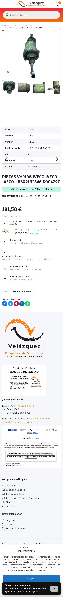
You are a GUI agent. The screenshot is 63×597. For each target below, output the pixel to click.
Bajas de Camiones (15, 490)
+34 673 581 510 (41, 418)
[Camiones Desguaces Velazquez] (31, 4)
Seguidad (10, 520)
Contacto (10, 506)
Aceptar (31, 578)
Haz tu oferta (44, 189)
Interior (9, 524)
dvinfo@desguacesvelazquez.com (20, 422)
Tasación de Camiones (17, 494)
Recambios (11, 485)
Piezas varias (24, 25)
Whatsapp (34, 233)
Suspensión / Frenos (16, 528)
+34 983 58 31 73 (25, 405)
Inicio (4, 25)
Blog (8, 502)
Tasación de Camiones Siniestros (22, 498)
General (13, 25)
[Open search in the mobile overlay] (31, 14)
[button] (8, 72)
